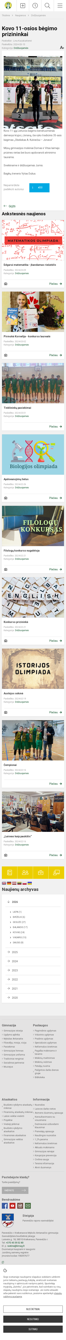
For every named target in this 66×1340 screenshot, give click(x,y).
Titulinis (6, 15)
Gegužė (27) (19, 922)
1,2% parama (41, 1139)
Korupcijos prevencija (45, 1155)
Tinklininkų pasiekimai (17, 407)
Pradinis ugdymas (44, 1038)
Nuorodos (40, 1105)
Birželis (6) (19, 917)
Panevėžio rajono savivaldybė (38, 1220)
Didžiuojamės (38, 15)
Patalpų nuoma (42, 1066)
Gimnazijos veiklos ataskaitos (13, 1141)
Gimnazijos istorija (13, 1030)
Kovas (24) (19, 932)
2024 (15, 961)
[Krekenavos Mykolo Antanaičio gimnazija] (8, 5)
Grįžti (12, 206)
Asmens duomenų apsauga (49, 1113)
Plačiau (53, 283)
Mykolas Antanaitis (13, 1038)
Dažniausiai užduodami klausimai (47, 1126)
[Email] (28, 1206)
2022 (15, 979)
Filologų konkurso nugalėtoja (22, 550)
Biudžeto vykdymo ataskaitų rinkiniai (18, 1106)
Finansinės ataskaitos (15, 1135)
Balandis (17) (20, 927)
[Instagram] (20, 1206)
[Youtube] (12, 1206)
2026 (15, 901)
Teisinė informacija (44, 1163)
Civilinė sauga (42, 1159)
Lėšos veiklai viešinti (14, 1116)
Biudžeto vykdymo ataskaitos (13, 1130)
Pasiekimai (9, 1046)
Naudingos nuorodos (45, 1135)
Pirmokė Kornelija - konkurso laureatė (27, 336)
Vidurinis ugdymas (44, 1034)
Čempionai (10, 765)
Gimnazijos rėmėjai (44, 1151)
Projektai (8, 1120)
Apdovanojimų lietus (16, 479)
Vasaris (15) (19, 937)
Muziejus (8, 1067)
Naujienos (20, 15)
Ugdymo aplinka (12, 1034)
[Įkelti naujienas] (23, 5)
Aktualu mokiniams (44, 1147)
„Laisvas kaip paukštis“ (18, 836)
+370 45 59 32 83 (14, 1242)
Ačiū (37, 187)
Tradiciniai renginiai (14, 1059)
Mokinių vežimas (43, 1062)
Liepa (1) (17, 912)
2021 (15, 988)
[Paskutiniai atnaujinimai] (35, 5)
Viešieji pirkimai (11, 1124)
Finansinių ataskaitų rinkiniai (18, 1112)
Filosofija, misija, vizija (15, 1042)
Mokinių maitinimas (45, 1058)
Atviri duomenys (43, 1167)
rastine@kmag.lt (16, 1246)
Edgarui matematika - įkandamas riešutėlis (30, 264)
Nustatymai (33, 1309)
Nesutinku (33, 1319)
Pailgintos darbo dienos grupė (47, 1072)
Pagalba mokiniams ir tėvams (46, 1052)
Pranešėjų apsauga (44, 1131)
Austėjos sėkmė (13, 693)
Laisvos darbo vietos (45, 1109)
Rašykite (9, 1190)
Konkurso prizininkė (16, 622)
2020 (15, 997)
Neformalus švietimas (46, 1046)
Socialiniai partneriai (14, 1063)
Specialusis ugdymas (46, 1042)
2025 (15, 952)
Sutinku (33, 1329)
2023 (15, 970)
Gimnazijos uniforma (14, 1054)
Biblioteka (40, 1077)
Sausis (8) (18, 942)
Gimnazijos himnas (13, 1050)
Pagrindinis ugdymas (45, 1030)
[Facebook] (5, 1206)
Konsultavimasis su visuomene (45, 1118)
